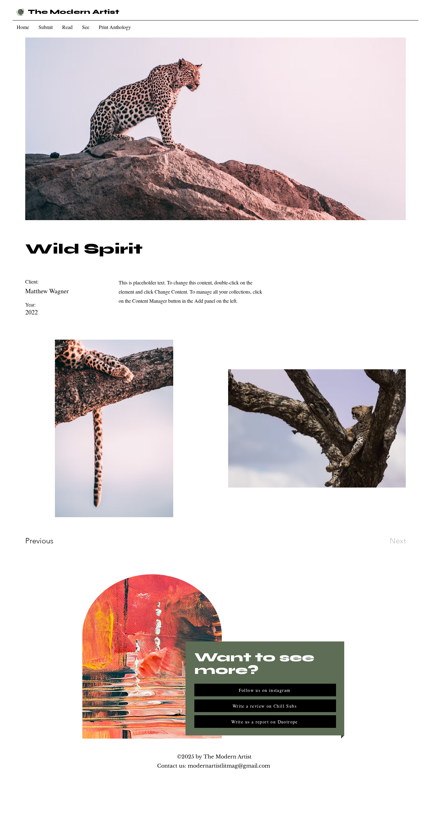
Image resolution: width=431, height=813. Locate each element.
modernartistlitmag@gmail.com (229, 766)
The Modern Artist (73, 12)
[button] (45, 27)
